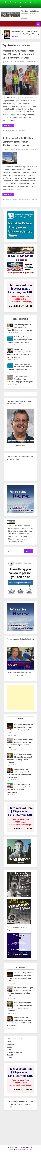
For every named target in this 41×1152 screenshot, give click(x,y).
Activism (15, 36)
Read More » (9, 126)
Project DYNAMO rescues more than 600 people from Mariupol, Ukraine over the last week (18, 54)
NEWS (20, 719)
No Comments (31, 62)
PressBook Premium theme (24, 1149)
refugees (22, 130)
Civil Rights (8, 199)
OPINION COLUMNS (20, 319)
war (35, 199)
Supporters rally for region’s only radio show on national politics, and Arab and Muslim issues (25, 33)
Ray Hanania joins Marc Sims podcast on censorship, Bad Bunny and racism (19, 327)
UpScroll (10, 1055)
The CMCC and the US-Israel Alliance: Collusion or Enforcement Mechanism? (19, 366)
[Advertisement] (20, 697)
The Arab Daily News (30, 11)
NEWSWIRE (20, 967)
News (16, 130)
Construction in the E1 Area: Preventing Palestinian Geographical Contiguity (20, 379)
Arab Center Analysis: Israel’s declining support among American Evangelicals (19, 339)
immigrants (25, 199)
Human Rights (9, 130)
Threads (10, 1057)
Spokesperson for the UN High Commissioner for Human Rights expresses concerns (17, 142)
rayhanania (20, 61)
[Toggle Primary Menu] (38, 24)
